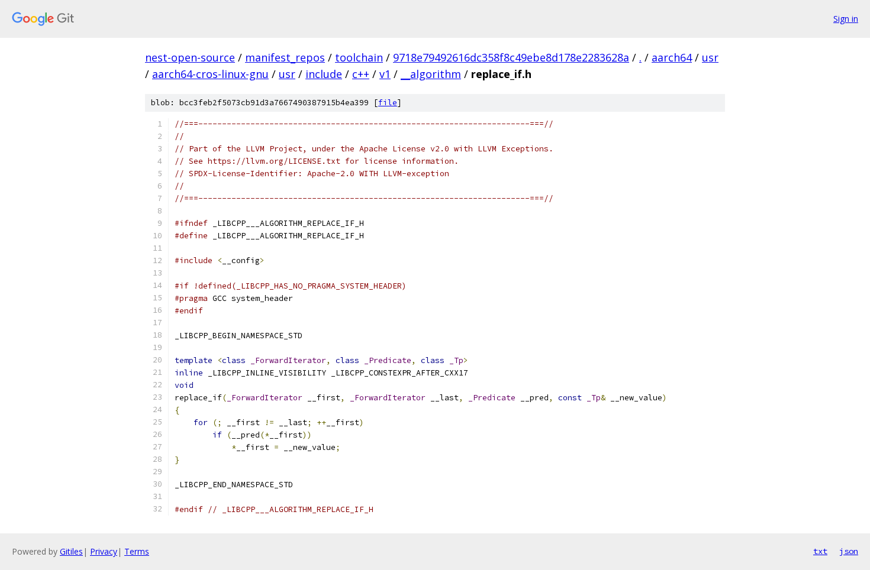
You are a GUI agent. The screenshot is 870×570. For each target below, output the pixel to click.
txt (820, 551)
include (323, 74)
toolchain (359, 57)
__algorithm (431, 74)
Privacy (103, 551)
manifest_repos (285, 57)
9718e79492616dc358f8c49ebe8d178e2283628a (511, 57)
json (848, 551)
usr (710, 57)
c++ (360, 74)
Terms (136, 551)
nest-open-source (190, 57)
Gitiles (71, 551)
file (387, 103)
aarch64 (672, 57)
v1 (385, 74)
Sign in (845, 18)
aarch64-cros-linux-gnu (210, 74)
